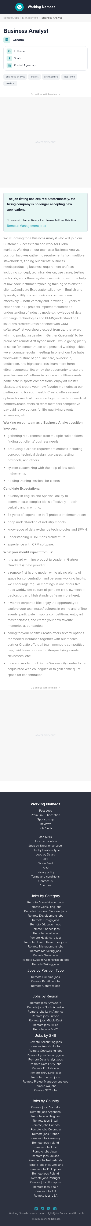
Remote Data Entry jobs (45, 1064)
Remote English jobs (45, 1068)
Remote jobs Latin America (45, 1011)
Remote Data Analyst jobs (45, 1059)
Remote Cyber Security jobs (45, 1055)
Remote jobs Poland (45, 1173)
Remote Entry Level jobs (45, 1072)
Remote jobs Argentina (45, 1111)
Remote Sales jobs (45, 955)
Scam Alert (45, 863)
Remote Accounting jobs (45, 1041)
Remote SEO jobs (45, 1090)
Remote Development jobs (45, 915)
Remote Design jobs (45, 920)
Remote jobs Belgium (45, 1116)
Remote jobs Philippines (45, 1169)
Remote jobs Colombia (45, 1129)
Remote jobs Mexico (45, 1156)
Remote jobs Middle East (45, 1020)
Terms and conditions (45, 876)
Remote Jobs (11, 18)
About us (45, 885)
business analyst (15, 77)
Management (30, 18)
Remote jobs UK (45, 1191)
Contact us (45, 881)
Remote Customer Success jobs (45, 911)
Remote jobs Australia (45, 1107)
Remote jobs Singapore (45, 1182)
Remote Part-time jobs (45, 981)
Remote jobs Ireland (45, 1142)
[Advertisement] (45, 142)
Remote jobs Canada (46, 1125)
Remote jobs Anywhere (45, 1002)
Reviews (45, 823)
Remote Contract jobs (45, 985)
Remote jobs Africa (45, 1024)
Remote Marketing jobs (45, 951)
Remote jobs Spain (45, 1186)
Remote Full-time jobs (45, 977)
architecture (51, 77)
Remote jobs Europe (45, 1016)
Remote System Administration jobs (45, 959)
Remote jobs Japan (45, 1151)
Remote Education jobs (45, 924)
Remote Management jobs (26, 225)
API (45, 859)
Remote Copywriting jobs (45, 1050)
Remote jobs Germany (46, 1138)
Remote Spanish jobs (45, 1077)
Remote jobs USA (45, 1195)
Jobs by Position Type (45, 850)
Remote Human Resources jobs (45, 942)
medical (10, 83)
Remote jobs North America (45, 1007)
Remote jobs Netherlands (45, 1160)
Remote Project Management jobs (45, 1081)
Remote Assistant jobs (45, 1046)
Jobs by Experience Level (45, 845)
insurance (69, 77)
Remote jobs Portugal (45, 1178)
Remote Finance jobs (46, 928)
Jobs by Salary (45, 854)
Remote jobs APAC (45, 1029)
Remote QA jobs (45, 1086)
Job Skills (45, 836)
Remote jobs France (45, 1133)
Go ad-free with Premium (45, 94)
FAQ (45, 867)
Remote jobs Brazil (45, 1120)
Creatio (18, 39)
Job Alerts (45, 828)
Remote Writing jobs (45, 964)
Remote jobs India (46, 1147)
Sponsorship (45, 819)
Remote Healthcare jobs (45, 937)
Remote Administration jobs (45, 902)
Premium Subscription (45, 815)
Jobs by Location (45, 841)
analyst (34, 77)
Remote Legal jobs (45, 933)
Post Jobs (45, 810)
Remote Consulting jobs (45, 906)
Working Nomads (41, 6)
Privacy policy (46, 872)
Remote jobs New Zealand (45, 1164)
